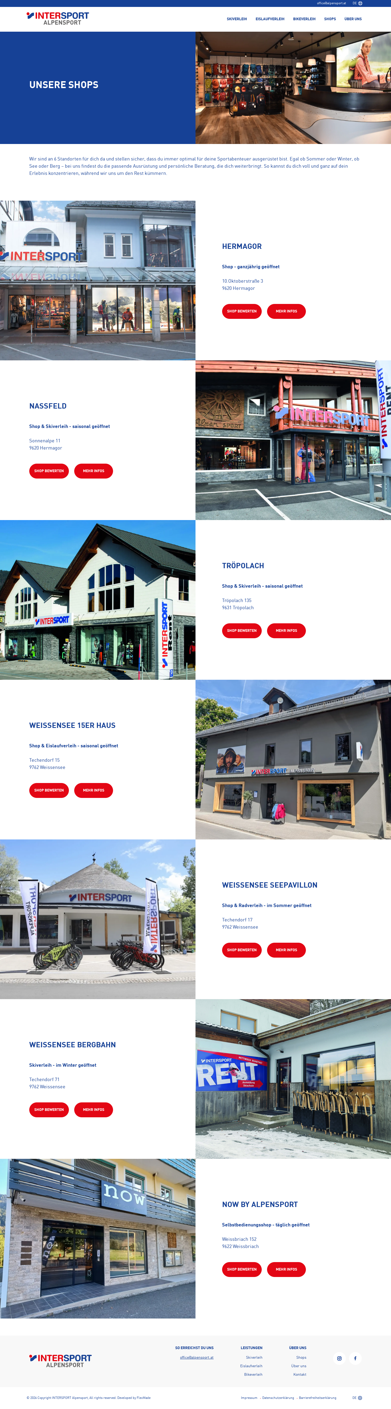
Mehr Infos (286, 311)
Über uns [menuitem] (353, 19)
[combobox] (357, 3)
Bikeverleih (253, 1375)
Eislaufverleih (251, 1366)
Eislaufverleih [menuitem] (270, 19)
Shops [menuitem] (330, 19)
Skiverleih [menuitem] (237, 19)
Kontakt (299, 1375)
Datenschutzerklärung (278, 1398)
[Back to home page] (58, 19)
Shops (301, 1357)
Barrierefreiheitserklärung (317, 1398)
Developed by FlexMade (134, 1398)
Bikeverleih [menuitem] (304, 19)
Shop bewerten (242, 311)
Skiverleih (254, 1357)
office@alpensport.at (331, 3)
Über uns (298, 1366)
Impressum (249, 1398)
